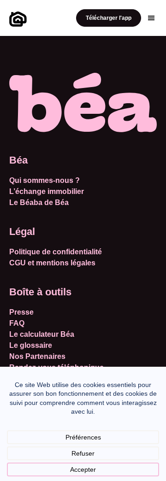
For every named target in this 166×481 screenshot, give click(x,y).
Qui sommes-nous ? (44, 180)
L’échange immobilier (46, 191)
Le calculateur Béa (41, 334)
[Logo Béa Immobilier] (17, 18)
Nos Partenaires (37, 356)
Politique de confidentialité (55, 252)
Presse (21, 312)
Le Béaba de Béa (39, 202)
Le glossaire (30, 345)
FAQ (16, 323)
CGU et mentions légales (52, 263)
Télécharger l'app (108, 18)
